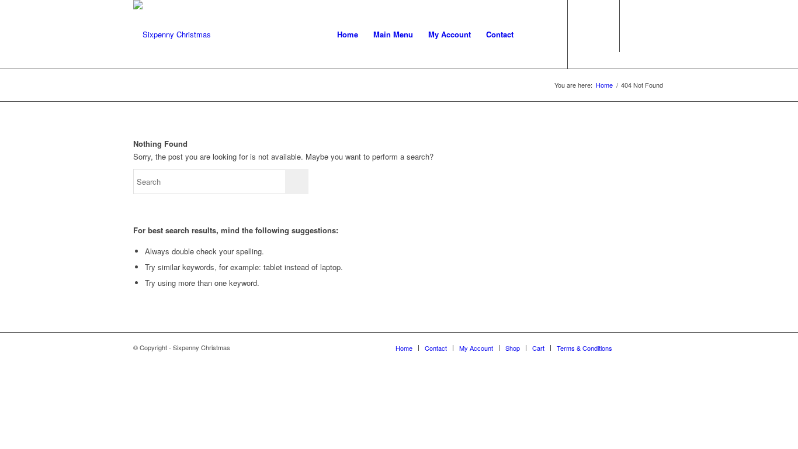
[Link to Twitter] (656, 34)
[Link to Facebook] (638, 34)
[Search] (532, 34)
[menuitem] (347, 34)
